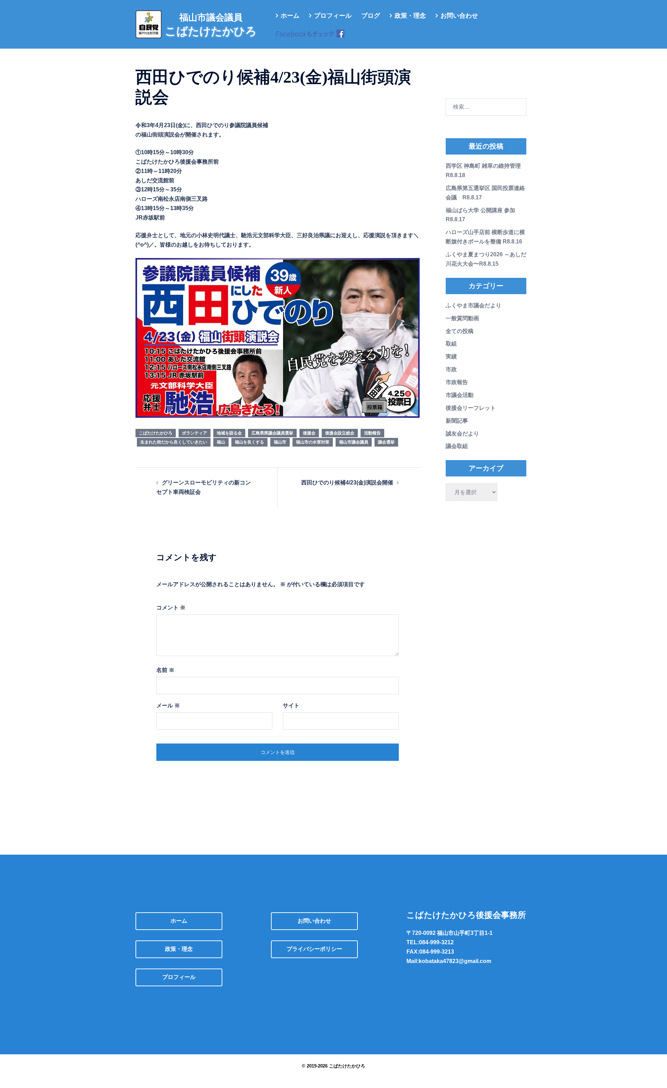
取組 (451, 344)
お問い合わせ (459, 15)
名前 (165, 670)
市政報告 (457, 382)
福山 (221, 442)
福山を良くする (249, 442)
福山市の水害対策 (312, 442)
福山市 (280, 442)
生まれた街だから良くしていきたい (173, 442)
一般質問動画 (462, 318)
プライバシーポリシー (314, 949)
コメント (171, 608)
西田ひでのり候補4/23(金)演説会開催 (347, 482)
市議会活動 (460, 395)
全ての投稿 (460, 331)
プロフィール (333, 15)
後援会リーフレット (471, 408)
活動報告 (372, 433)
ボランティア (194, 433)
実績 (451, 356)
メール (168, 705)
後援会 (309, 433)
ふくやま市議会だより (473, 305)
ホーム (290, 15)
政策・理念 (410, 15)
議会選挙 (386, 442)
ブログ (370, 15)
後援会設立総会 (339, 433)
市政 (451, 369)
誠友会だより (462, 434)
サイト (291, 705)
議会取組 (457, 446)
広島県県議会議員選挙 (272, 433)
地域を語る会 (229, 433)
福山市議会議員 (353, 442)
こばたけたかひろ (155, 433)
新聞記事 (457, 421)
